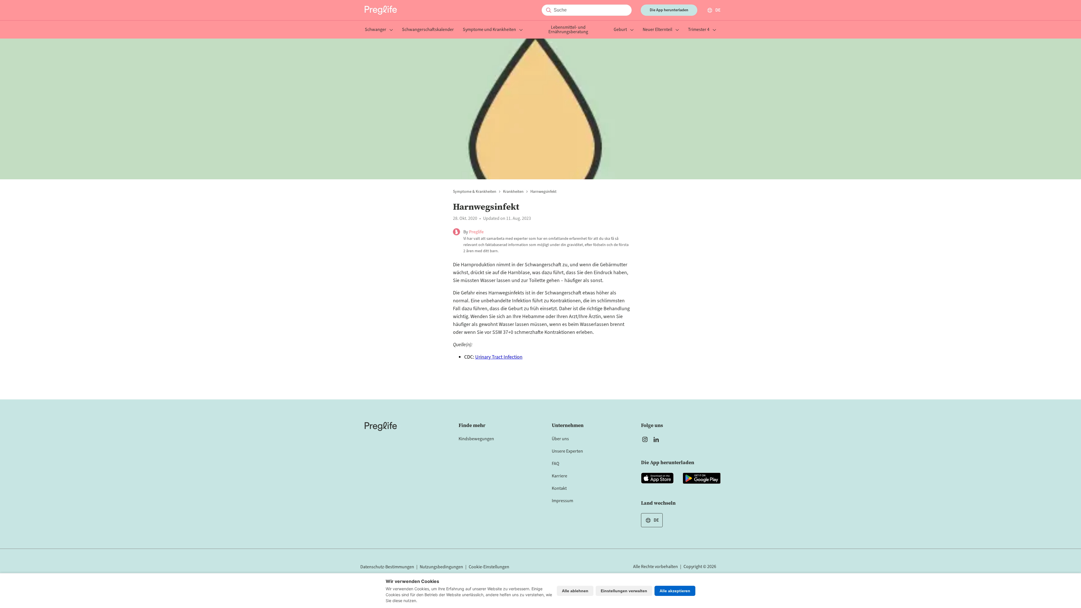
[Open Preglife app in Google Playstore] (702, 478)
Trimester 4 (698, 30)
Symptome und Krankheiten (489, 30)
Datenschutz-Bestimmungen (387, 567)
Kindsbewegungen (476, 439)
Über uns (560, 439)
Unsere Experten (567, 451)
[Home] (380, 426)
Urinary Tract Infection (498, 357)
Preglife (476, 232)
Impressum (562, 501)
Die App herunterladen (669, 10)
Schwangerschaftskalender (428, 30)
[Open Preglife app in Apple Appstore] (657, 478)
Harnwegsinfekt (543, 192)
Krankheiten (513, 192)
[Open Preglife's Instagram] (645, 439)
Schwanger (375, 30)
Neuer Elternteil (657, 30)
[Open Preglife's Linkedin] (657, 439)
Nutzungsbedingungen (441, 567)
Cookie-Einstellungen (489, 567)
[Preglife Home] (380, 10)
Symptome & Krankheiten (474, 192)
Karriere (559, 476)
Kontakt (559, 488)
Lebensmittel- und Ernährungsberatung (568, 30)
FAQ (555, 464)
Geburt (620, 30)
